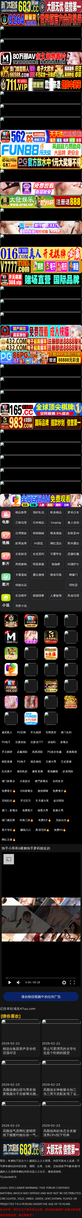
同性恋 (73, 585)
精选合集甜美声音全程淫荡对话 (19, 1050)
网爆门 (73, 575)
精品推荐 (21, 512)
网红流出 (56, 543)
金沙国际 (58, 800)
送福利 (52, 742)
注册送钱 (20, 742)
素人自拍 (73, 522)
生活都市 (21, 595)
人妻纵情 (56, 595)
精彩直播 (7, 761)
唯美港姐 (56, 533)
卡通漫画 (21, 575)
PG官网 (21, 732)
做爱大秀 (43, 810)
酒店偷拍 (35, 761)
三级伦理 (21, 522)
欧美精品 (56, 512)
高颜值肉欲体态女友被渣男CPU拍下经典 (60, 1133)
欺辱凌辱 (21, 543)
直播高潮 (71, 752)
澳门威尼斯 (8, 820)
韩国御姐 (38, 533)
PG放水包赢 (54, 752)
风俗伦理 (73, 595)
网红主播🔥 (9, 839)
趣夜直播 (37, 771)
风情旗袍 (21, 564)
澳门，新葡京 (10, 810)
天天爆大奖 (42, 800)
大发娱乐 (25, 781)
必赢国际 (22, 752)
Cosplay (56, 522)
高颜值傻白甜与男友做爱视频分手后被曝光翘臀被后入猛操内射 (19, 1093)
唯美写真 (56, 575)
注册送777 (36, 742)
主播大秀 (51, 761)
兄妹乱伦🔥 (63, 820)
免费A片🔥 (44, 820)
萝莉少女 (73, 512)
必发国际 (68, 771)
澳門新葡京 (41, 781)
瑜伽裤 (56, 564)
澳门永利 (66, 732)
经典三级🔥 (27, 820)
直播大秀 (58, 810)
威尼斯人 (7, 732)
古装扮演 (21, 554)
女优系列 (38, 554)
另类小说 (21, 606)
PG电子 (6, 742)
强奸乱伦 (38, 512)
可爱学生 (56, 554)
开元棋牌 (35, 732)
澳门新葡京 (8, 781)
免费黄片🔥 (60, 791)
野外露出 (73, 543)
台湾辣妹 (21, 533)
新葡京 (64, 742)
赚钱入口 (25, 830)
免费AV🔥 (60, 830)
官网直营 (51, 732)
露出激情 (38, 575)
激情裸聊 (43, 791)
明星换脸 (38, 564)
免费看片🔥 (9, 791)
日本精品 (38, 522)
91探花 (38, 543)
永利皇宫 (58, 781)
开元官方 (25, 800)
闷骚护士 (73, 564)
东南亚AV (73, 533)
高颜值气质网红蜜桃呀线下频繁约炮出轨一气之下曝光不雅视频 (19, 1135)
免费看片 (27, 810)
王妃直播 (66, 761)
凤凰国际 (37, 752)
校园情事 (38, 595)
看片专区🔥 (9, 830)
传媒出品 (21, 585)
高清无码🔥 (42, 830)
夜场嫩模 (52, 771)
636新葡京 (26, 791)
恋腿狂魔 (73, 554)
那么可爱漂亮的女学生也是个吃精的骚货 (60, 1050)
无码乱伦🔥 (9, 800)
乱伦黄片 (7, 771)
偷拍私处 (22, 771)
